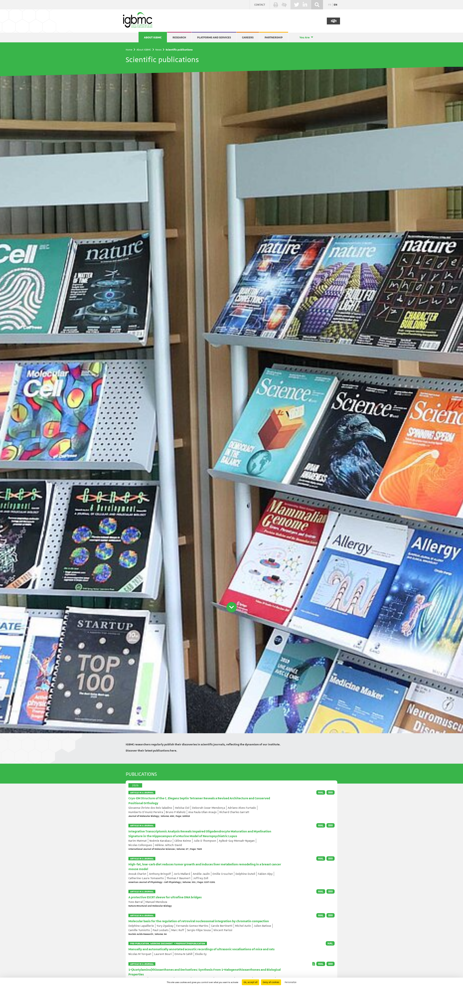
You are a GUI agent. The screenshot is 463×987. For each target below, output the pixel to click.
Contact (259, 5)
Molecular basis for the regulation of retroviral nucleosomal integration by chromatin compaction (198, 921)
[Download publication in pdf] (313, 964)
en (335, 5)
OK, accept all (250, 982)
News (158, 49)
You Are (305, 37)
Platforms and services (214, 37)
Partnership (274, 37)
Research (179, 37)
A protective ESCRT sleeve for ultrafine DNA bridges (165, 897)
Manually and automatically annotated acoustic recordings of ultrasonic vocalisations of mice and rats (201, 949)
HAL (320, 792)
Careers (248, 37)
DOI (330, 792)
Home (129, 49)
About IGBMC (153, 37)
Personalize (290, 982)
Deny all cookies (271, 982)
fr (329, 5)
